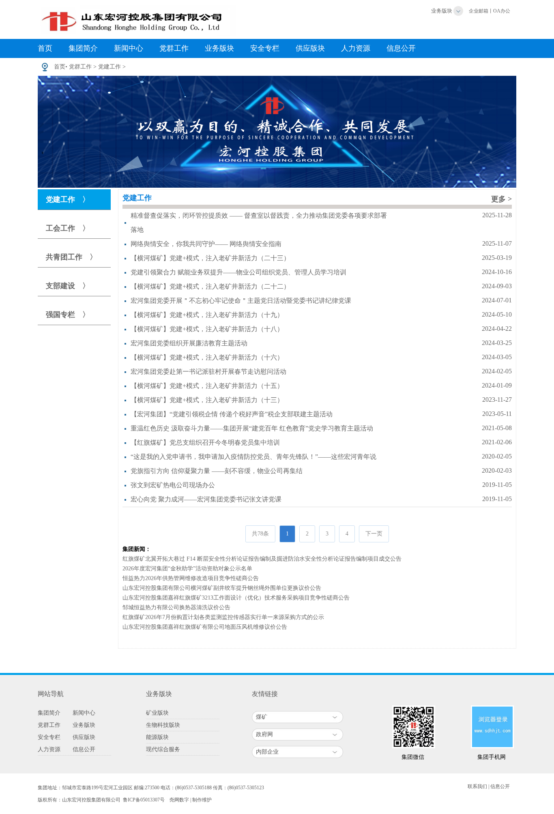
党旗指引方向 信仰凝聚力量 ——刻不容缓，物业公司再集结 (217, 470)
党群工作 (174, 48)
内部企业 (267, 752)
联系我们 (477, 786)
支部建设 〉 (68, 286)
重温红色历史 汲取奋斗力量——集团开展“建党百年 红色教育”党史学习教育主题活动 (252, 428)
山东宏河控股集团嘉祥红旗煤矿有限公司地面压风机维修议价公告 (204, 627)
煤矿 (261, 717)
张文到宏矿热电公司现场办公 (173, 485)
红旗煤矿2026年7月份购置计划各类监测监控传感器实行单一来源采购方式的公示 (223, 617)
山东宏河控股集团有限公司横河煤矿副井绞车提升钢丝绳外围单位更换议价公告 (221, 588)
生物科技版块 (163, 725)
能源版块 (157, 737)
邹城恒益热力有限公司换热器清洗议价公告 (176, 607)
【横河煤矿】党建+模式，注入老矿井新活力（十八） (207, 329)
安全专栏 (264, 48)
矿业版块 (157, 713)
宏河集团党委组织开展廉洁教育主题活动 (189, 343)
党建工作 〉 (68, 199)
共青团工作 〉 (71, 257)
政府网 (264, 734)
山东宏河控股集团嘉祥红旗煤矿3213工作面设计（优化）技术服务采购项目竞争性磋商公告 (236, 598)
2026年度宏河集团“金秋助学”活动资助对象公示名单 (187, 569)
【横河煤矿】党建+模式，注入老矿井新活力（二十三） (210, 258)
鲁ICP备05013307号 (144, 800)
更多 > (501, 199)
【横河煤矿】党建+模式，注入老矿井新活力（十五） (207, 385)
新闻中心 (128, 48)
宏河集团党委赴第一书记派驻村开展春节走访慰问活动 (208, 371)
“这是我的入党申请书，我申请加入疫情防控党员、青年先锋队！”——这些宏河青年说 (253, 456)
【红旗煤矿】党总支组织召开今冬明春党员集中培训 (205, 442)
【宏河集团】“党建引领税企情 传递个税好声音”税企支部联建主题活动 (232, 414)
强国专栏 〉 (68, 315)
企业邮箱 (478, 11)
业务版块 (441, 11)
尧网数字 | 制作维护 (191, 800)
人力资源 (355, 48)
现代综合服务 (163, 749)
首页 (45, 48)
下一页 (373, 534)
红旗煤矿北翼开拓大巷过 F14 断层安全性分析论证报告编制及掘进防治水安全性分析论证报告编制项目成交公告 (262, 559)
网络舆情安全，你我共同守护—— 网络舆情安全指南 (206, 243)
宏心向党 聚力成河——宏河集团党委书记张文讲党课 (206, 499)
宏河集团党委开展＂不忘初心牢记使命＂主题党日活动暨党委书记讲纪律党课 (241, 300)
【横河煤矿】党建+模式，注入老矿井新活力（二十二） (210, 286)
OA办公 (501, 11)
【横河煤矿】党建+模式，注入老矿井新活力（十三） (207, 399)
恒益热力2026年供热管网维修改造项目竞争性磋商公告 (190, 578)
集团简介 (83, 48)
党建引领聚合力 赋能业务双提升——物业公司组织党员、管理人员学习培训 (238, 272)
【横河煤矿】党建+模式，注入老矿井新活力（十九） (207, 314)
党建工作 (109, 67)
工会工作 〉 (68, 228)
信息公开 (401, 48)
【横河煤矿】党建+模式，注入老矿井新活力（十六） (207, 357)
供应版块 (310, 48)
